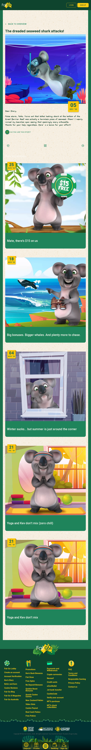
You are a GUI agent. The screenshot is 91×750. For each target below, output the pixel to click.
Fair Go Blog (9, 692)
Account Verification (13, 676)
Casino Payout (32, 708)
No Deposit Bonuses (34, 685)
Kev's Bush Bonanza (34, 673)
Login (71, 5)
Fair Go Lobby (10, 668)
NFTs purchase (53, 701)
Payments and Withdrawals (53, 669)
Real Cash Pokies (33, 712)
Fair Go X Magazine (12, 696)
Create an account (12, 672)
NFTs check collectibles (52, 706)
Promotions (30, 669)
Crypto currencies (54, 674)
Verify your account (55, 697)
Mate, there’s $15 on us (22, 241)
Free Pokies (31, 716)
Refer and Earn (10, 684)
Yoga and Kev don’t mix (22, 617)
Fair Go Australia (11, 699)
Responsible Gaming (77, 679)
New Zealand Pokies (34, 700)
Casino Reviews (11, 688)
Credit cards (52, 682)
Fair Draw (30, 677)
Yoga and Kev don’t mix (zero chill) (30, 523)
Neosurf (50, 678)
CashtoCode (52, 694)
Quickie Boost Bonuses (31, 690)
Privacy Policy (74, 683)
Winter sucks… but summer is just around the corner (42, 429)
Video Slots (30, 704)
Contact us (72, 687)
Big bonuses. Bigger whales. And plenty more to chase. (44, 335)
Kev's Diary (9, 680)
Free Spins (30, 681)
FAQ (70, 669)
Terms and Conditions (72, 674)
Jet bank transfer (54, 690)
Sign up (83, 5)
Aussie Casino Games (32, 695)
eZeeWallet (52, 686)
